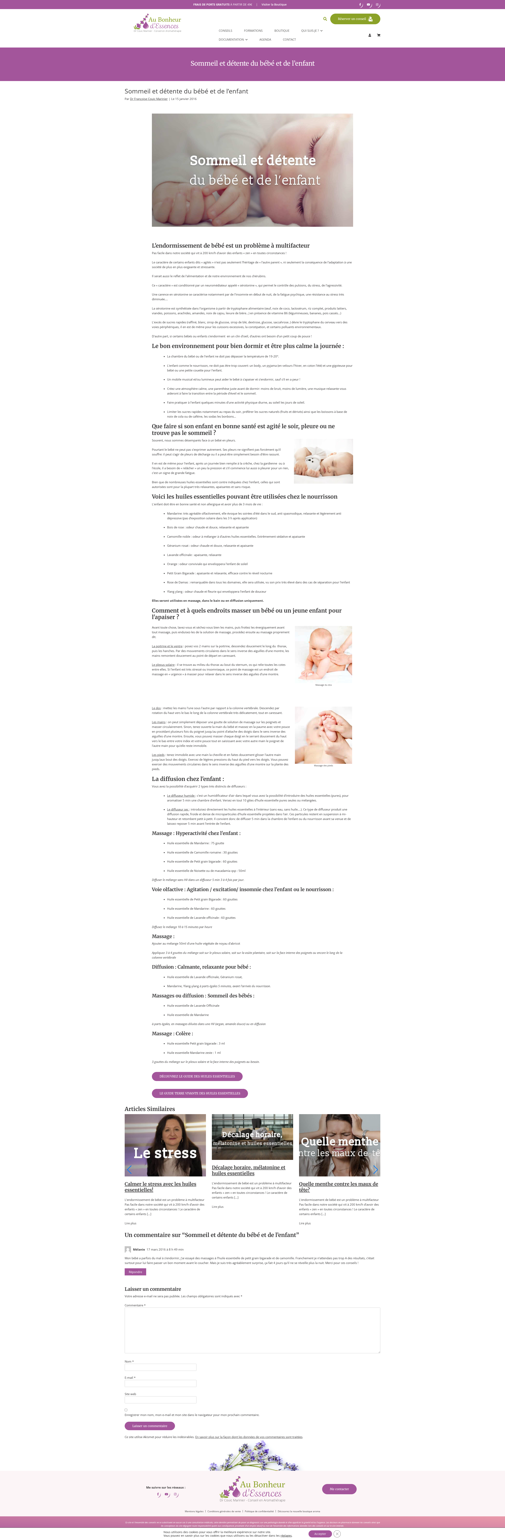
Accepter (320, 1534)
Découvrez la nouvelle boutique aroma (299, 1511)
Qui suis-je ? (310, 31)
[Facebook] (360, 4)
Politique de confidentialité (259, 1511)
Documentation (231, 39)
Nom (129, 1361)
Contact (289, 39)
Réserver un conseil (352, 19)
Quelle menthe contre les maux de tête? (251, 1187)
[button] (129, 1169)
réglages (286, 1535)
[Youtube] (368, 4)
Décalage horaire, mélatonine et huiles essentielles (161, 1170)
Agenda (265, 39)
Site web (130, 1394)
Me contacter (339, 1489)
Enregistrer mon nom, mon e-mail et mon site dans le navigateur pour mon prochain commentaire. (192, 1415)
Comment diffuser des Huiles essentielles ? (333, 1129)
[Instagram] (377, 4)
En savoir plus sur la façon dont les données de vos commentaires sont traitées (248, 1437)
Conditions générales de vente (224, 1511)
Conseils (225, 31)
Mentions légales (194, 1511)
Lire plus (130, 1207)
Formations (253, 31)
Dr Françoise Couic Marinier (149, 99)
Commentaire (135, 1305)
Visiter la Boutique (274, 4)
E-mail (130, 1378)
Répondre (135, 1272)
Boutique (281, 31)
